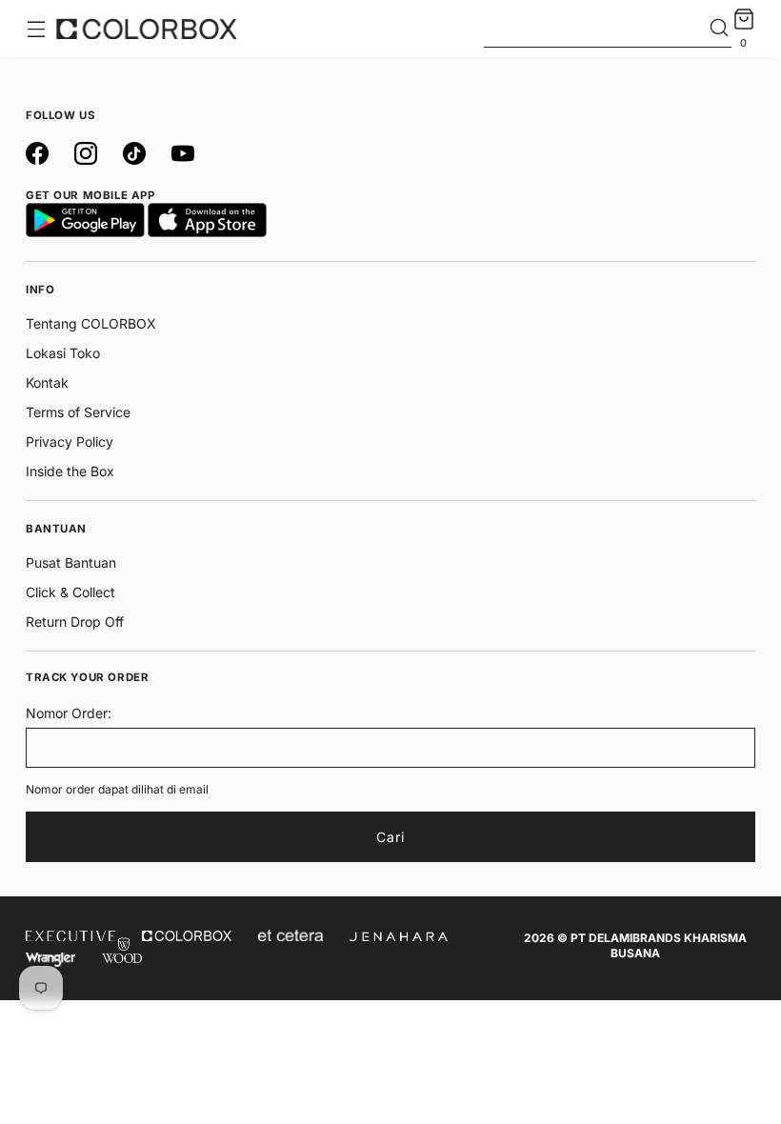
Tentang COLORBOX (91, 323)
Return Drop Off (75, 621)
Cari (390, 837)
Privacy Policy (69, 441)
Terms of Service (78, 412)
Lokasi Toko (63, 353)
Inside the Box (70, 471)
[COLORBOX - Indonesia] (146, 28)
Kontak (47, 382)
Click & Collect (70, 592)
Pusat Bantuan (71, 562)
